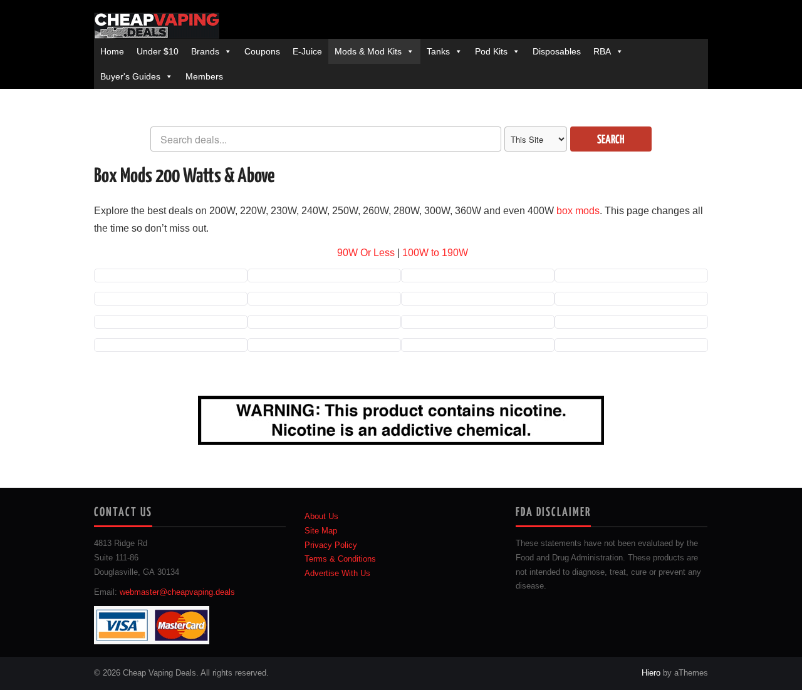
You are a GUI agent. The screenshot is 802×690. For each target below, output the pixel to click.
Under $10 (158, 51)
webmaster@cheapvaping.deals (177, 592)
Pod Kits (491, 51)
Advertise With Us (337, 573)
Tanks (438, 51)
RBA (602, 51)
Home (112, 51)
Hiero (651, 673)
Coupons (262, 51)
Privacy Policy (331, 545)
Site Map (321, 531)
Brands (205, 51)
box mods (578, 210)
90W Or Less (366, 252)
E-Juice (307, 51)
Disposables (557, 51)
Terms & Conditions (340, 559)
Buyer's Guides (130, 76)
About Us (321, 516)
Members (204, 76)
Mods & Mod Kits (368, 51)
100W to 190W (435, 252)
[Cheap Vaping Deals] (156, 26)
